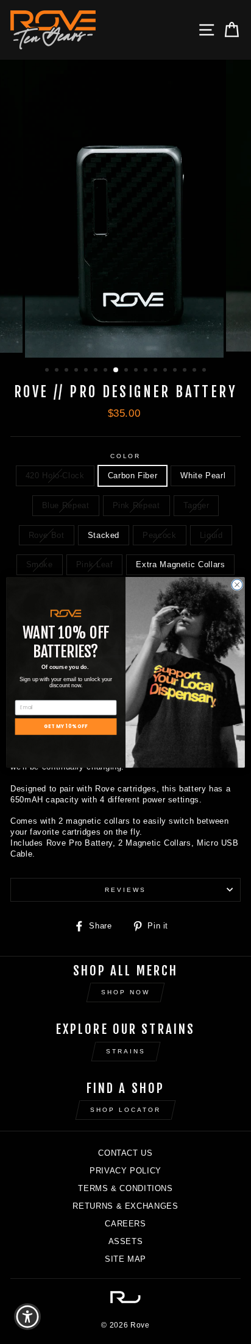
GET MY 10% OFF (66, 726)
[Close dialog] (237, 584)
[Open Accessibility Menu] (27, 1317)
